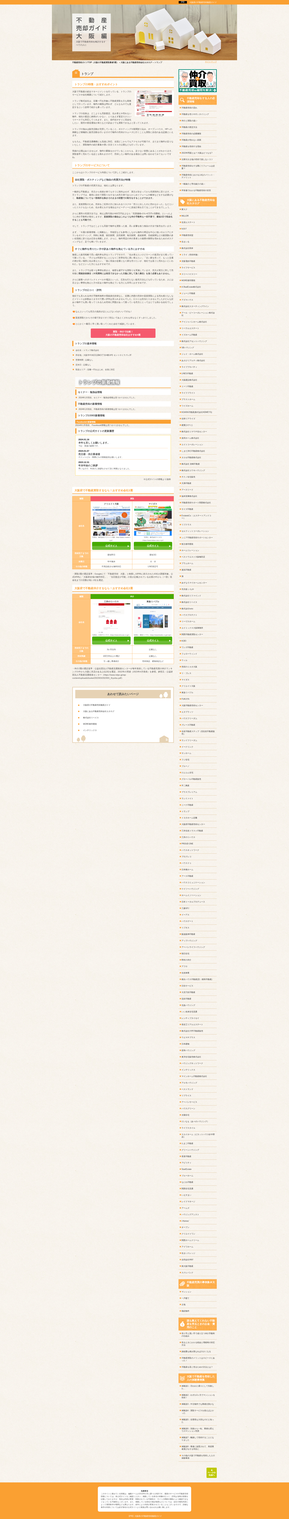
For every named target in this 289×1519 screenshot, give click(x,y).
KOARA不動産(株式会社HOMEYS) (197, 412)
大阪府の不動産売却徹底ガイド (203, 2)
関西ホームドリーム (190, 1240)
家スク (184, 209)
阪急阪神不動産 (188, 934)
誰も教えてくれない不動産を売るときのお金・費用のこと (201, 1324)
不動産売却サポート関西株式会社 (196, 503)
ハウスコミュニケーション (193, 882)
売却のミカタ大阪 (189, 667)
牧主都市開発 (187, 544)
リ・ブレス (186, 673)
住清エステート (188, 222)
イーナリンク (187, 747)
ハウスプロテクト (189, 615)
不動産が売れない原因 (191, 140)
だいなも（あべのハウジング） (195, 1121)
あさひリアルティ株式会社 (193, 360)
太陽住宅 (185, 1115)
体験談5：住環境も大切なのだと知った (198, 1420)
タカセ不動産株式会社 (191, 457)
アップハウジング (189, 940)
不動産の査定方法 (189, 127)
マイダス (185, 680)
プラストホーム (188, 399)
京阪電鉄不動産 (188, 261)
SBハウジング (188, 347)
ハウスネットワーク (190, 850)
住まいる (185, 242)
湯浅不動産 (186, 570)
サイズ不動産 (187, 509)
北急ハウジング (188, 1005)
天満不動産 (186, 483)
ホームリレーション (190, 550)
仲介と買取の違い (189, 121)
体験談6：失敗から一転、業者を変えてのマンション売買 (198, 1429)
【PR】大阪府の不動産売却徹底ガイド (145, 1516)
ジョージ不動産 (188, 293)
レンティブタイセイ (190, 1018)
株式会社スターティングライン (195, 306)
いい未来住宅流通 (189, 1012)
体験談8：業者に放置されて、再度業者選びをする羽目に (198, 1447)
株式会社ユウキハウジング (193, 470)
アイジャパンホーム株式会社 (194, 322)
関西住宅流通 (187, 1188)
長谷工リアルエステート (192, 1024)
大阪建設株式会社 (189, 380)
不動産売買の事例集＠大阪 (201, 1284)
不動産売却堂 (187, 235)
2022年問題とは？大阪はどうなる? (197, 153)
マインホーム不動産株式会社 (194, 1076)
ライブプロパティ (189, 367)
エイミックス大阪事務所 (192, 628)
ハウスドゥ (186, 863)
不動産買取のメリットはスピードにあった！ (198, 1359)
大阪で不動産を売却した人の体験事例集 (201, 1378)
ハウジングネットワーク (192, 1063)
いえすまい (186, 1195)
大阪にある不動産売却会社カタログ (98, 711)
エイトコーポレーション (192, 444)
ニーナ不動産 (187, 805)
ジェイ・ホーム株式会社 (192, 354)
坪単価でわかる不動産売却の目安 (196, 190)
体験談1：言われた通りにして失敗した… (198, 1387)
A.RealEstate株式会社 (191, 287)
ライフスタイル (188, 1128)
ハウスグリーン (188, 1108)
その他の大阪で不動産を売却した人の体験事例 (198, 1456)
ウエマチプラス (188, 1037)
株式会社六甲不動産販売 (192, 1031)
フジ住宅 (185, 760)
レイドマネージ (188, 1201)
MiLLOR (185, 216)
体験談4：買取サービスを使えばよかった (198, 1411)
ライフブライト (188, 393)
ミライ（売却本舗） (190, 255)
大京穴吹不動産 (188, 992)
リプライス (186, 1095)
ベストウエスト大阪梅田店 (193, 557)
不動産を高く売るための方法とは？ (197, 1367)
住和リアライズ (188, 419)
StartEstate (186, 1169)
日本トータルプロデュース (193, 902)
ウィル (184, 660)
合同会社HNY (187, 1260)
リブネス (185, 928)
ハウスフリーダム (189, 718)
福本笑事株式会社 (189, 496)
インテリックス (90, 730)
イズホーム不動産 (189, 335)
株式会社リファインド (191, 596)
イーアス (185, 915)
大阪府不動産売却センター (193, 824)
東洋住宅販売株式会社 (191, 1057)
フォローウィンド (189, 654)
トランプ (185, 811)
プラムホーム (187, 563)
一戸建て (185, 1298)
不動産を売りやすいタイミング (195, 114)
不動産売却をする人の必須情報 (201, 100)
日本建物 (185, 1044)
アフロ (184, 966)
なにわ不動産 (187, 1182)
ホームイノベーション (191, 895)
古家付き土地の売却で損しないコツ (197, 159)
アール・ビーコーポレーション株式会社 (198, 314)
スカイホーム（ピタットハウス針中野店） (198, 1135)
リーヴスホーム (188, 621)
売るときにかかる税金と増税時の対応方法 (198, 1343)
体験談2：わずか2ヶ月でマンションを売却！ (198, 1396)
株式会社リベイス (91, 718)
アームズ (185, 1208)
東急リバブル (187, 692)
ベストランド (187, 1089)
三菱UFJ (185, 908)
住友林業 (185, 973)
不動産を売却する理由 (191, 146)
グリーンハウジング (190, 1150)
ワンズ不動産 (187, 647)
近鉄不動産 (186, 999)
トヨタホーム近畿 (189, 818)
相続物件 (185, 1311)
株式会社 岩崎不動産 (191, 464)
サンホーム (186, 753)
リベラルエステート (190, 328)
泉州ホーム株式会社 (190, 438)
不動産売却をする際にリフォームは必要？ (198, 167)
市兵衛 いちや (188, 589)
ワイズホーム (187, 406)
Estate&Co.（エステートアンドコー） (196, 516)
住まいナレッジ (188, 1253)
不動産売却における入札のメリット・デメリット (198, 176)
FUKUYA (185, 699)
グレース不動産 (188, 725)
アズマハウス (187, 300)
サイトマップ (211, 62)
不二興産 (185, 785)
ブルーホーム (187, 1176)
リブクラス (186, 524)
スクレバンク (187, 1272)
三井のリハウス (188, 837)
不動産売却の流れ (189, 108)
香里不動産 (186, 1156)
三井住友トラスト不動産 (192, 831)
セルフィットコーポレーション (195, 531)
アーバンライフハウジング (193, 947)
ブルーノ (185, 766)
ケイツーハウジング (190, 889)
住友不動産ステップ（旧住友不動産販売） (198, 732)
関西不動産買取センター (192, 634)
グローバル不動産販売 (191, 779)
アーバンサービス (189, 1102)
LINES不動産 (187, 373)
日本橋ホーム (187, 869)
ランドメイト (187, 798)
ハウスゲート (187, 921)
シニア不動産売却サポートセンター (197, 537)
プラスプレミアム (189, 792)
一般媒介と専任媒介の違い (193, 184)
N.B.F (184, 229)
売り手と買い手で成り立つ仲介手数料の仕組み (198, 1334)
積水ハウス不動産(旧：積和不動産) (197, 979)
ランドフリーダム (189, 740)
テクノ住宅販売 (188, 477)
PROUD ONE (187, 844)
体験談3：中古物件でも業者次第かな (198, 1404)
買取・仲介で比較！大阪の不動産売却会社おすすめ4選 (123, 333)
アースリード (187, 490)
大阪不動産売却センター (192, 705)
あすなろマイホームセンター (194, 583)
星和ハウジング (188, 1050)
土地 (183, 1304)
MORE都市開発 (90, 724)
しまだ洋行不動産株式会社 (193, 451)
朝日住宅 (185, 953)
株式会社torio (187, 609)
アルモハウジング (189, 1083)
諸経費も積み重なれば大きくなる (196, 1351)
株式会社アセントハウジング (194, 341)
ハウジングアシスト (190, 1214)
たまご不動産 (187, 1143)
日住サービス (187, 986)
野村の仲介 (186, 960)
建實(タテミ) (187, 425)
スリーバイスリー (189, 274)
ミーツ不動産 (187, 386)
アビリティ (186, 1163)
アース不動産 (187, 876)
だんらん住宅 (187, 772)
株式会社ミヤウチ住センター (194, 431)
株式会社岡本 (187, 248)
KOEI (184, 641)
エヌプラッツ (187, 712)
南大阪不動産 (187, 1266)
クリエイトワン (188, 1234)
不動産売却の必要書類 (191, 133)
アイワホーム (187, 1247)
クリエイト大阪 (188, 686)
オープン (185, 1227)
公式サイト (111, 545)
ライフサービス (188, 267)
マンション (186, 1292)
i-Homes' (185, 1221)
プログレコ (186, 856)
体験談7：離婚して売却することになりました (198, 1438)
